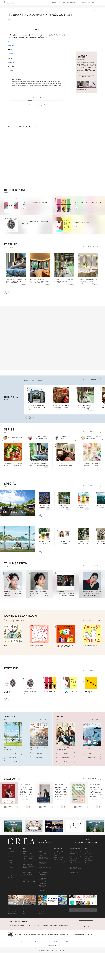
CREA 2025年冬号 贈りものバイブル (42, 879)
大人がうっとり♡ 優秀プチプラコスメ (28, 879)
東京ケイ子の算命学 (89, 860)
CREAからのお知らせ (12, 882)
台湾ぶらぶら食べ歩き (27, 853)
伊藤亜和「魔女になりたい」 (75, 853)
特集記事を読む (13, 757)
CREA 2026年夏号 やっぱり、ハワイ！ (42, 854)
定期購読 (66, 941)
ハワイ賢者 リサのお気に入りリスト (28, 859)
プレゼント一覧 (80, 89)
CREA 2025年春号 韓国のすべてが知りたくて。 (44, 875)
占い (93, 2)
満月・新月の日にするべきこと (91, 865)
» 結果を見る (11, 45)
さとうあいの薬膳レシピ (28, 870)
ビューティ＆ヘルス (11, 865)
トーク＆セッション (71, 2)
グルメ (9, 858)
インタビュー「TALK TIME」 (74, 862)
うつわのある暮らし (27, 872)
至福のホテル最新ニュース (28, 864)
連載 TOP (92, 431)
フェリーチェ (12, 19)
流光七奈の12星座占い (89, 856)
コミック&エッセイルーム (84, 2)
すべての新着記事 (11, 851)
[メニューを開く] (98, 2)
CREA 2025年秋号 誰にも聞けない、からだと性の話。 (45, 867)
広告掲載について (57, 941)
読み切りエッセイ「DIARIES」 (75, 856)
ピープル (24, 911)
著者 (24, 913)
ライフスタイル (11, 862)
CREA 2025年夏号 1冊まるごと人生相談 (43, 872)
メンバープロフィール (43, 911)
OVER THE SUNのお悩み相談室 (60, 862)
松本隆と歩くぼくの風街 (58, 859)
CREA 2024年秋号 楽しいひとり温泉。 (42, 882)
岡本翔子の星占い (88, 853)
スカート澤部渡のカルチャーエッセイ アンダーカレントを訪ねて (75, 869)
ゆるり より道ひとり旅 (73, 872)
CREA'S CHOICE (11, 877)
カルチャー (10, 860)
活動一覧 (40, 913)
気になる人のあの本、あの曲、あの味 (60, 854)
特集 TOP (92, 485)
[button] (5, 292)
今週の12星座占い (88, 858)
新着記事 (54, 2)
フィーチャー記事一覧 (92, 246)
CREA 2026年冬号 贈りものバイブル (42, 863)
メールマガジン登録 (85, 922)
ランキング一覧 (92, 379)
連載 (60, 2)
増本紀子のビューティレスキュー (29, 882)
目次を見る (13, 753)
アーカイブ (10, 873)
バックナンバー (43, 719)
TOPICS (9, 879)
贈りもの (9, 853)
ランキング (10, 870)
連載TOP (24, 851)
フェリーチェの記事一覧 (36, 105)
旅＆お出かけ (10, 856)
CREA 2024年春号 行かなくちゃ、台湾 (42, 890)
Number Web (50, 950)
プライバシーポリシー (84, 941)
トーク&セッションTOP (58, 851)
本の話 (64, 950)
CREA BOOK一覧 (92, 778)
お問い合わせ (36, 941)
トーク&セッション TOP (92, 565)
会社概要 (28, 941)
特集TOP (40, 851)
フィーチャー (10, 875)
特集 (64, 2)
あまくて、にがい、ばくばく (74, 865)
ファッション (10, 867)
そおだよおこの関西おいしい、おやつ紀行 (29, 867)
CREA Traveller (42, 950)
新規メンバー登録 (86, 76)
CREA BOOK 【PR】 (12, 913)
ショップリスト (13, 761)
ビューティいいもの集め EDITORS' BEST (27, 875)
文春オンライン (58, 950)
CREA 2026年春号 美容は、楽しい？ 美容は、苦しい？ (45, 859)
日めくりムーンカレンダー (90, 862)
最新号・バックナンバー (12, 911)
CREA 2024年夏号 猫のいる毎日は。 (42, 886)
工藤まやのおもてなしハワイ (28, 862)
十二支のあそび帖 (72, 860)
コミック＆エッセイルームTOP (92, 620)
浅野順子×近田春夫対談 (58, 857)
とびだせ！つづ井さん (73, 858)
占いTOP (92, 670)
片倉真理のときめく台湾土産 (28, 856)
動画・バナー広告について (47, 941)
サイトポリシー (75, 941)
